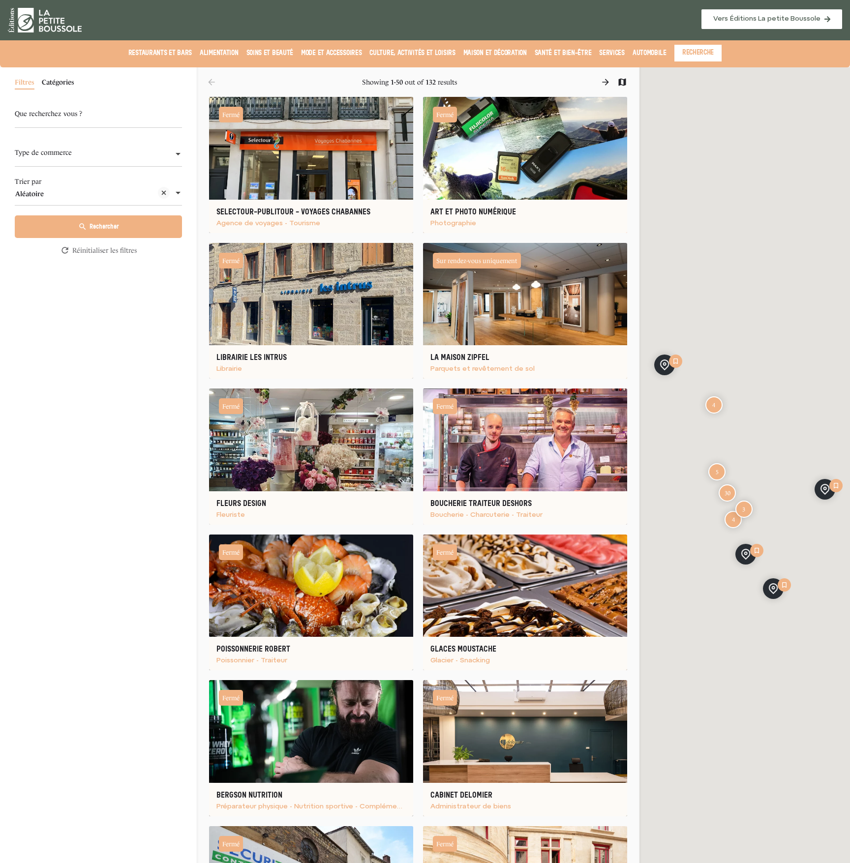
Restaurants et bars (160, 53)
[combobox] (98, 155)
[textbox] (98, 155)
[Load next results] (606, 82)
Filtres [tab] (24, 82)
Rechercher (104, 226)
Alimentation (219, 53)
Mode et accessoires (331, 53)
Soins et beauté (270, 53)
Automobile (650, 53)
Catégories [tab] (58, 82)
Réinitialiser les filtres (104, 250)
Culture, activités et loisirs (412, 53)
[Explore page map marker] (825, 489)
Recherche (698, 52)
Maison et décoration (495, 53)
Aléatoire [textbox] (29, 194)
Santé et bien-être (563, 53)
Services (612, 53)
